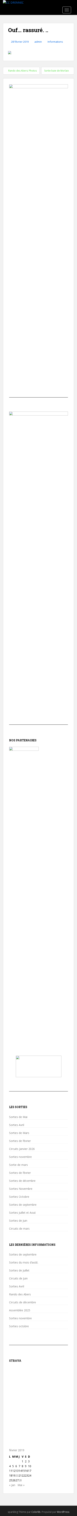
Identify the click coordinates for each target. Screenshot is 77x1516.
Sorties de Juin (18, 1220)
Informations (55, 41)
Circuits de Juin (18, 1278)
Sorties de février (20, 1141)
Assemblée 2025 (19, 1310)
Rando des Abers (20, 1294)
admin (38, 41)
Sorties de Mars (19, 1133)
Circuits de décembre (22, 1302)
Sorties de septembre (23, 1205)
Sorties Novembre (20, 1189)
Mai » (21, 1485)
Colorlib (35, 1512)
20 (17, 1475)
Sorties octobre (19, 1326)
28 (20, 1480)
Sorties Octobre (19, 1197)
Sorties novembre (20, 1157)
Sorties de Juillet (19, 1270)
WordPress (63, 1512)
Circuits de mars (19, 1228)
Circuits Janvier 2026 (22, 1149)
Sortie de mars (18, 1165)
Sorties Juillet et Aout (22, 1212)
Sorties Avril (16, 1125)
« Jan (12, 1485)
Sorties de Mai (18, 1117)
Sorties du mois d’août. (23, 1262)
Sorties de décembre (22, 1181)
